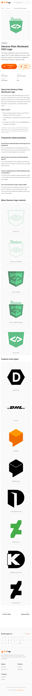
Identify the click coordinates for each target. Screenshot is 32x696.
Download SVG (10, 66)
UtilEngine (20, 669)
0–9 (20, 643)
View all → (28, 634)
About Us (3, 677)
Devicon (4, 43)
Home (2, 8)
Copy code (25, 66)
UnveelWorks (20, 690)
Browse (8, 8)
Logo (7, 652)
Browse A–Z (4, 669)
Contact (3, 679)
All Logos (3, 667)
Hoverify (20, 667)
